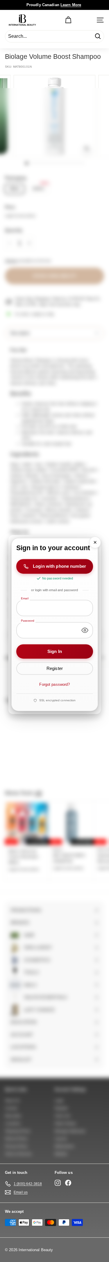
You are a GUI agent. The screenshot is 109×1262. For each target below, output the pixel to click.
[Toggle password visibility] (85, 630)
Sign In (54, 651)
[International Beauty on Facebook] (68, 1183)
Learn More (70, 5)
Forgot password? (54, 684)
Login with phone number (59, 566)
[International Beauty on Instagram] (58, 1183)
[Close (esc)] (95, 542)
